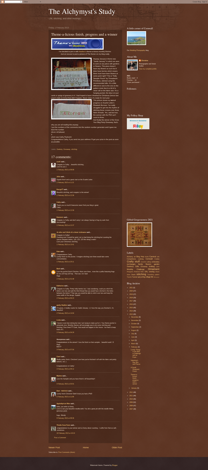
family (140, 264)
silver (128, 274)
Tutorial (134, 277)
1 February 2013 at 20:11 (65, 262)
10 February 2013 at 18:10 (66, 433)
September (135, 327)
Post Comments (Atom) (66, 452)
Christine (144, 60)
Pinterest (137, 271)
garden (156, 264)
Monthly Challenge (135, 269)
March (133, 343)
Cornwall (149, 259)
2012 (131, 392)
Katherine (60, 286)
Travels (129, 277)
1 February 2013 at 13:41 (65, 244)
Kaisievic (60, 217)
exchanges (131, 264)
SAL (146, 272)
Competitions (131, 259)
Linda (59, 320)
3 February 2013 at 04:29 (65, 332)
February (134, 347)
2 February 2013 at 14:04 (65, 313)
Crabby (157, 259)
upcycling (141, 277)
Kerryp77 (60, 189)
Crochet (143, 262)
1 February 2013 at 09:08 (65, 170)
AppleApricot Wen (63, 403)
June (133, 337)
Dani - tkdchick (62, 391)
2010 (131, 399)
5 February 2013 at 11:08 (65, 397)
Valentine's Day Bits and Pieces (135, 362)
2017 (131, 301)
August (134, 330)
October (134, 324)
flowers (148, 264)
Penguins (130, 271)
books (147, 256)
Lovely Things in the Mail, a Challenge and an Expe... (136, 353)
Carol (59, 356)
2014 (131, 311)
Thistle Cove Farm (63, 425)
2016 (131, 304)
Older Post (117, 447)
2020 (131, 291)
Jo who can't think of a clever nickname (71, 232)
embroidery (155, 262)
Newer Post (54, 447)
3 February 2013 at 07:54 (65, 349)
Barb (58, 269)
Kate (58, 251)
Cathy (59, 202)
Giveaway (66, 149)
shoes (157, 271)
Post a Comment (60, 437)
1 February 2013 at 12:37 (65, 225)
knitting (152, 266)
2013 (131, 314)
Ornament (153, 269)
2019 (131, 294)
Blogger (114, 465)
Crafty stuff (133, 261)
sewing (151, 272)
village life (149, 277)
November (135, 320)
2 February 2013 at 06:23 (65, 298)
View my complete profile (147, 69)
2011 (131, 396)
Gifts (137, 266)
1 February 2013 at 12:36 (65, 195)
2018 (131, 298)
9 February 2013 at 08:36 (65, 418)
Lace (157, 266)
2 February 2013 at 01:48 (65, 279)
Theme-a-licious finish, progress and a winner (135, 379)
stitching (74, 149)
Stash (133, 274)
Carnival (152, 257)
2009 (131, 402)
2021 (131, 288)
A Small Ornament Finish (135, 369)
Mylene (59, 376)
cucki (59, 162)
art (135, 257)
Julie (58, 176)
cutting (149, 262)
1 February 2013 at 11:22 (65, 182)
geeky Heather (62, 305)
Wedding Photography (137, 50)
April (133, 340)
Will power (156, 277)
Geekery (59, 149)
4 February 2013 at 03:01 (65, 384)
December (135, 317)
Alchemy (130, 257)
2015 (131, 308)
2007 (131, 409)
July (133, 333)
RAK (142, 271)
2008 (131, 406)
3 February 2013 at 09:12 (65, 369)
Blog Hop (140, 257)
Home (86, 447)
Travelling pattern (153, 274)
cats (158, 256)
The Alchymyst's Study (82, 11)
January (134, 388)
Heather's (82, 51)
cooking (140, 259)
